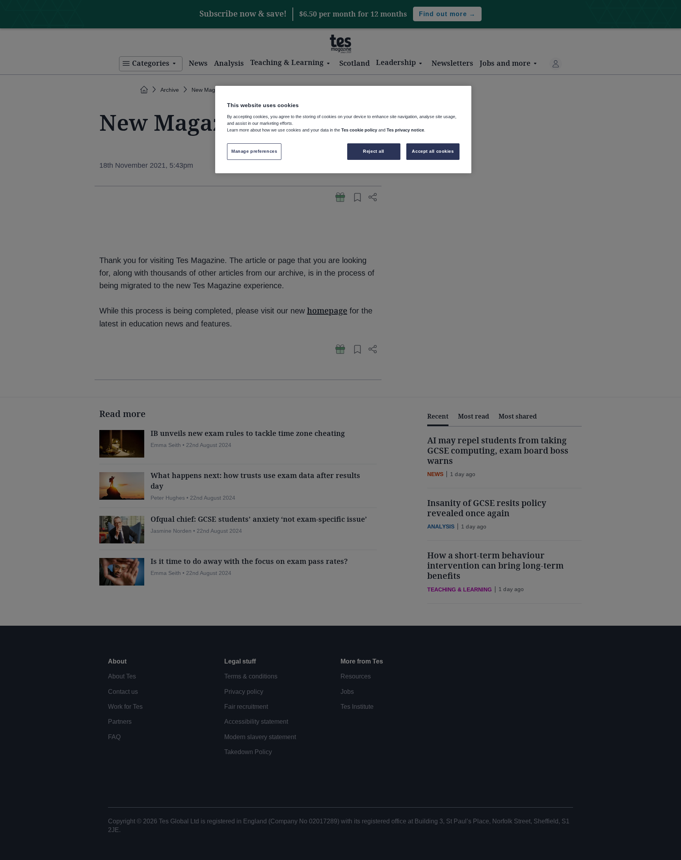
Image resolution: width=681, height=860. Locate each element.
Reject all (373, 151)
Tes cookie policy (359, 130)
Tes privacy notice (405, 130)
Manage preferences (254, 151)
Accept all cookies (433, 151)
